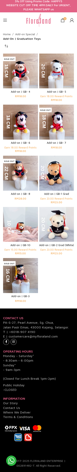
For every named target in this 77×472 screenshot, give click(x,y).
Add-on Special (25, 34)
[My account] (72, 20)
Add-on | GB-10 (20, 245)
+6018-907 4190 (22, 332)
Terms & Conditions (18, 417)
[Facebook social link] (6, 342)
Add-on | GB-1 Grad (56, 193)
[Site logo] (38, 19)
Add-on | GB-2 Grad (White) (56, 245)
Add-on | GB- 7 (56, 142)
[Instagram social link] (13, 342)
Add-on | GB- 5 (56, 91)
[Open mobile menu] (5, 20)
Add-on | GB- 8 (20, 193)
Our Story (10, 403)
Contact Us (11, 408)
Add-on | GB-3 (20, 296)
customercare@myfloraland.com (33, 336)
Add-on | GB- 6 (20, 142)
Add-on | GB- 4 (20, 91)
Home (7, 34)
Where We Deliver (17, 412)
